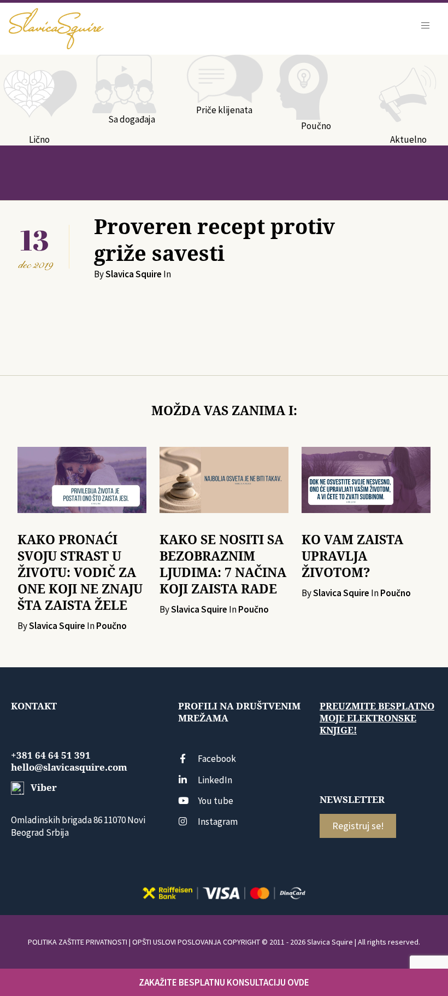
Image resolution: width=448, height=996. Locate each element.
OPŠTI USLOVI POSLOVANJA (176, 942)
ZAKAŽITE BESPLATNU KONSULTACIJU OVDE (224, 982)
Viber (42, 787)
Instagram (218, 822)
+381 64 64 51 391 (51, 755)
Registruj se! (358, 825)
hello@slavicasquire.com (69, 767)
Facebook (217, 759)
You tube (215, 801)
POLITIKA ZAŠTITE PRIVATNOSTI (77, 942)
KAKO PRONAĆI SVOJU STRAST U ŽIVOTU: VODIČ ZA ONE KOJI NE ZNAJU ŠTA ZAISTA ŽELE (80, 573)
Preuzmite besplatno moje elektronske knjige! (377, 718)
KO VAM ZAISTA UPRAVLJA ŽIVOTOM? (352, 556)
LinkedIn (215, 780)
